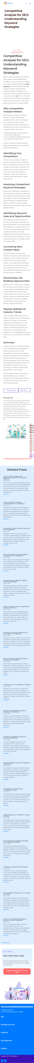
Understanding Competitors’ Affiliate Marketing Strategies (15, 581)
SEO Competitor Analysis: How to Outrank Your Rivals (16, 893)
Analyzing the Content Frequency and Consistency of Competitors (15, 633)
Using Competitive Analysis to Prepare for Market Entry (16, 763)
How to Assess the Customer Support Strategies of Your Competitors (15, 555)
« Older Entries (5, 942)
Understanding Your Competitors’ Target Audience (16, 815)
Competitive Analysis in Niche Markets (15, 867)
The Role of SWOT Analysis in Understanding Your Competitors (14, 503)
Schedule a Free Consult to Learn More (17, 971)
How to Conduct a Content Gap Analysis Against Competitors (16, 607)
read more (6, 494)
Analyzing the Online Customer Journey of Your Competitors (16, 529)
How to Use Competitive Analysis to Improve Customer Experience (15, 919)
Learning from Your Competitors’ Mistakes (17, 684)
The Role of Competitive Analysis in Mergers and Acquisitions (14, 711)
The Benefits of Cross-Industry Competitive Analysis (13, 789)
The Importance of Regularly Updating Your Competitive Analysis (15, 841)
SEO (16, 96)
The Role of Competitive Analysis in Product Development (14, 737)
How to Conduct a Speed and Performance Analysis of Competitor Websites (15, 478)
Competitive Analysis (17, 52)
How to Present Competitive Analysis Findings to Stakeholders (15, 659)
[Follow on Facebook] (2, 1060)
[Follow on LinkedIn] (5, 1060)
